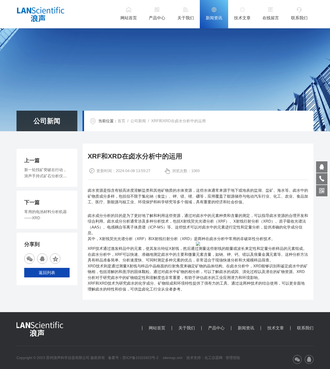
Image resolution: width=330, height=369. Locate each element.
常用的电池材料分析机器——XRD (45, 214)
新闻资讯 (214, 18)
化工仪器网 (213, 358)
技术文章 (242, 18)
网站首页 (128, 18)
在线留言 (270, 18)
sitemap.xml (172, 358)
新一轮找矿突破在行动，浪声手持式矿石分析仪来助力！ (45, 173)
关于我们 (185, 18)
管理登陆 (233, 358)
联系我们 (299, 18)
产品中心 (157, 18)
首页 (121, 121)
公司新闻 (138, 121)
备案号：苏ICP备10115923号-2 (133, 358)
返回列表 (47, 272)
